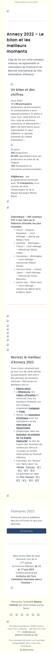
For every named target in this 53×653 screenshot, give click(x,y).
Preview (30, 467)
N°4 (32, 470)
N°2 (20, 470)
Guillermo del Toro (26, 576)
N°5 (37, 480)
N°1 (39, 467)
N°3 (26, 470)
